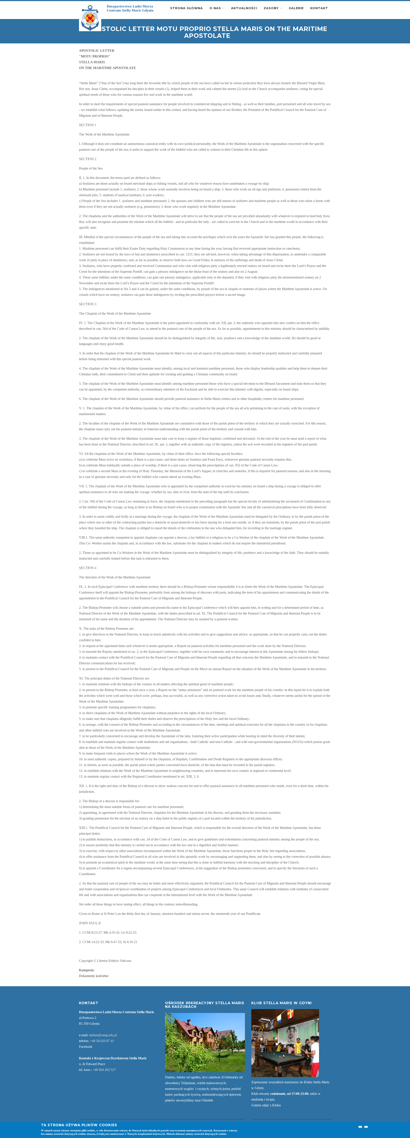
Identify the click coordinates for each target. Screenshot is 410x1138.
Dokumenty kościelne (93, 976)
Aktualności (244, 8)
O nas (215, 8)
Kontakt (319, 8)
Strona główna (186, 8)
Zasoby (271, 8)
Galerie (296, 8)
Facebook (85, 1046)
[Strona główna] (90, 18)
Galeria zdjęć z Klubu (266, 1105)
